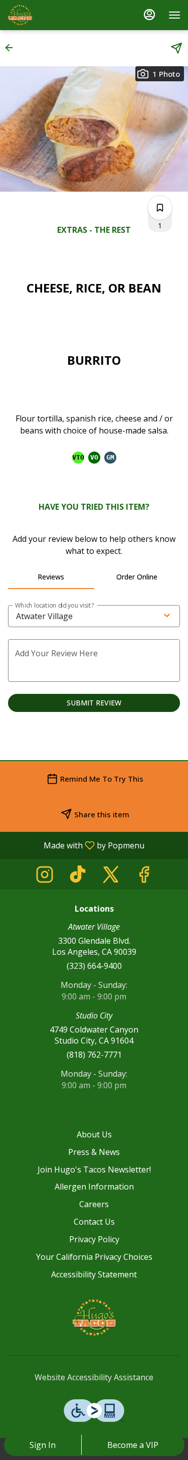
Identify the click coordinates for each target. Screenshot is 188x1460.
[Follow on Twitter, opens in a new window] (111, 877)
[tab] (51, 577)
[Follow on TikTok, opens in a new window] (78, 877)
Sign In (43, 1444)
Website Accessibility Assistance (94, 1377)
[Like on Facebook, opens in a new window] (144, 877)
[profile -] (149, 15)
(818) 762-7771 (94, 1054)
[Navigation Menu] (174, 15)
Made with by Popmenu (76, 844)
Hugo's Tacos (94, 1317)
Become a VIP (132, 1444)
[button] (12, 47)
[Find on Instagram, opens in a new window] (45, 877)
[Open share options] (176, 48)
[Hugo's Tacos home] (53, 15)
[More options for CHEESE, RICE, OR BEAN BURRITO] (160, 208)
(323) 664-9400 (94, 965)
